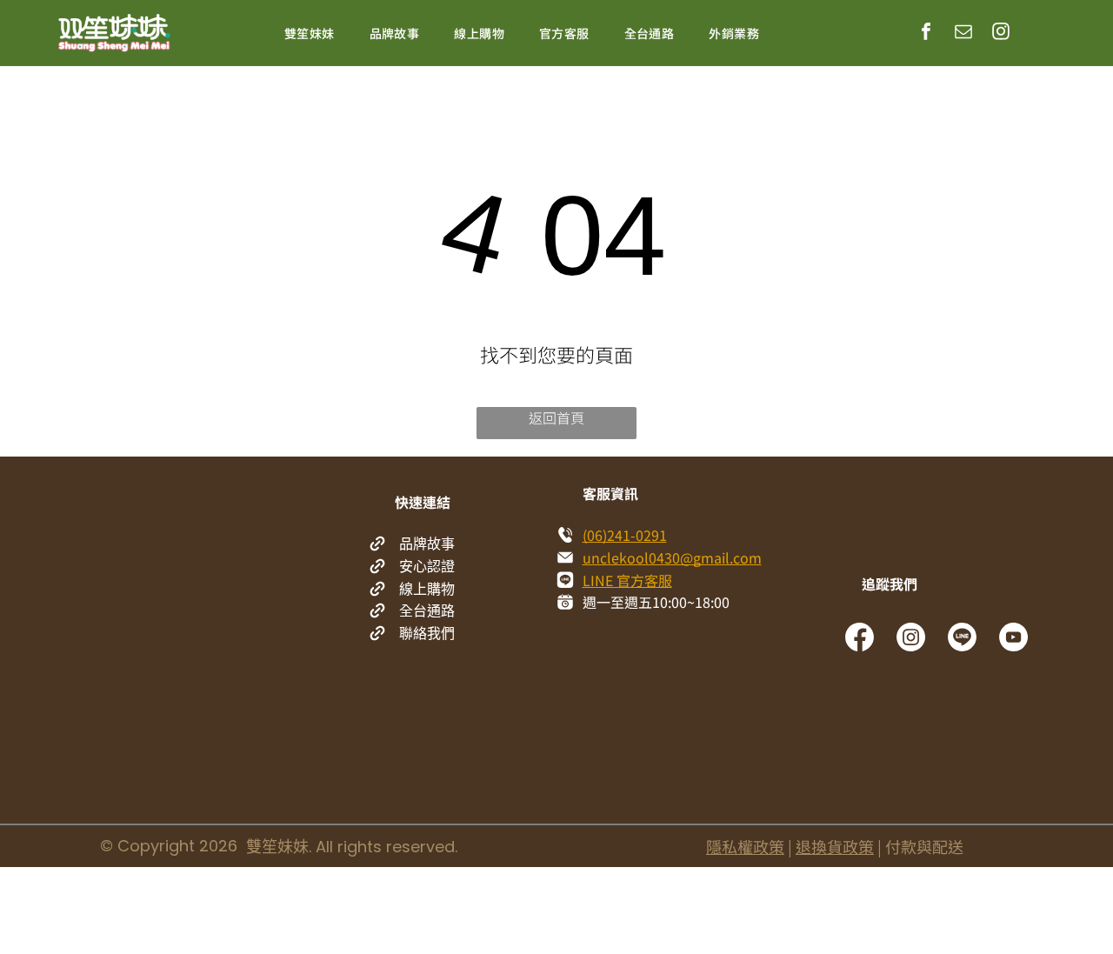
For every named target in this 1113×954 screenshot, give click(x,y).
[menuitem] (309, 33)
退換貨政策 (835, 846)
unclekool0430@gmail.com (672, 557)
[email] (963, 33)
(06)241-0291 (625, 534)
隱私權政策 (745, 846)
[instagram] (1001, 33)
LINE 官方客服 (627, 580)
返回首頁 (556, 417)
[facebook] (926, 33)
